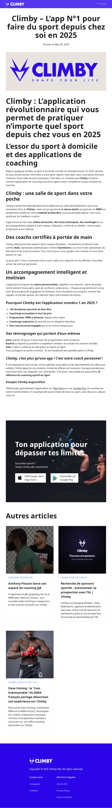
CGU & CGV (62, 784)
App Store (59, 388)
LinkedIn (34, 790)
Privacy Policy (63, 790)
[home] (15, 4)
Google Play (79, 388)
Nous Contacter (64, 797)
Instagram (35, 784)
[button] (101, 4)
